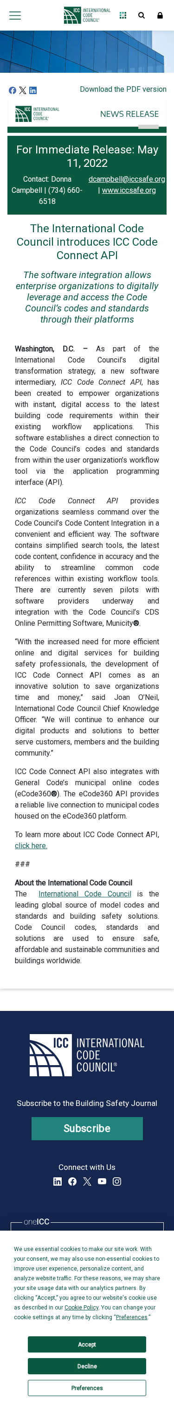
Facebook (72, 1181)
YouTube (102, 1181)
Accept (87, 1344)
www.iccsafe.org (129, 190)
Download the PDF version (123, 89)
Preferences (87, 1388)
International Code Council (85, 893)
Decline (87, 1366)
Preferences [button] (132, 1317)
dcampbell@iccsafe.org (127, 179)
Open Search (141, 15)
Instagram (116, 1181)
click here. (31, 845)
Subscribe (87, 1128)
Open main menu (15, 15)
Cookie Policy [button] (81, 1307)
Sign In (160, 15)
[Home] (84, 15)
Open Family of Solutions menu (123, 15)
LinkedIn (57, 1181)
